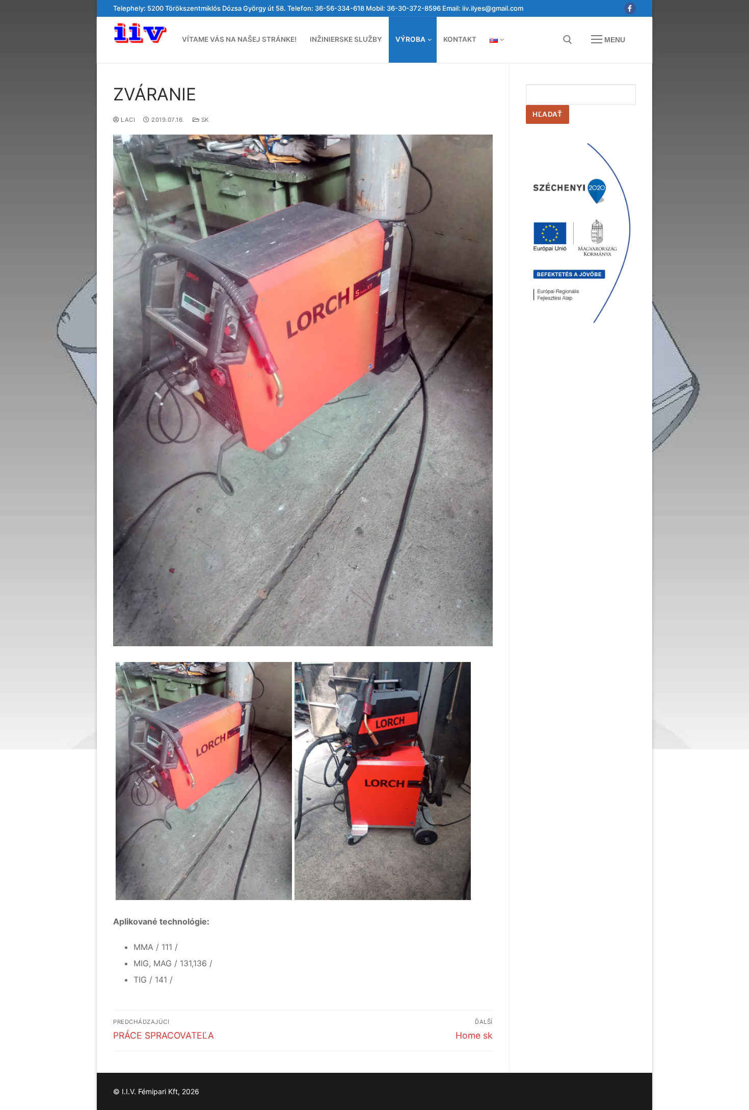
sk (204, 119)
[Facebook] (630, 8)
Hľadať (547, 114)
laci (127, 119)
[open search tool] (567, 39)
